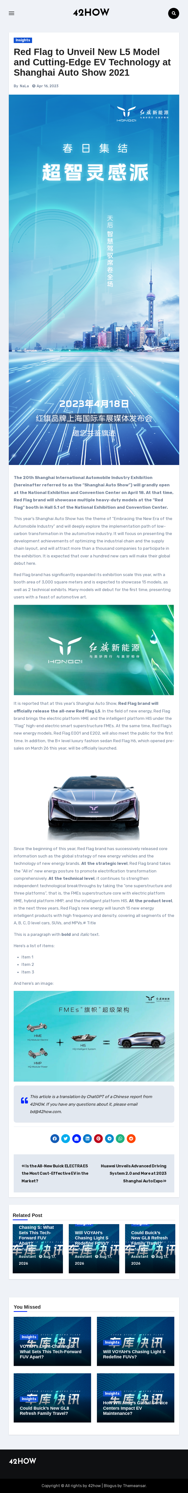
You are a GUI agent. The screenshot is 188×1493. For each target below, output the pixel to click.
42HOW (91, 13)
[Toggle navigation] (11, 13)
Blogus (110, 1485)
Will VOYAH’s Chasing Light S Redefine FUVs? (92, 1238)
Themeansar (134, 1485)
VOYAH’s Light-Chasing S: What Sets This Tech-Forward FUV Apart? (36, 1233)
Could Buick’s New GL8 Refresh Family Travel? (149, 1238)
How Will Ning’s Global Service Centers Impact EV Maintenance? (135, 1408)
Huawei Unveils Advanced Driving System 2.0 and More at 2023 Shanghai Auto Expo (133, 1173)
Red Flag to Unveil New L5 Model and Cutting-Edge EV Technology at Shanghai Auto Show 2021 (92, 62)
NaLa (24, 86)
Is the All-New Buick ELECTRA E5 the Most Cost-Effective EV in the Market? (55, 1173)
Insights (23, 40)
